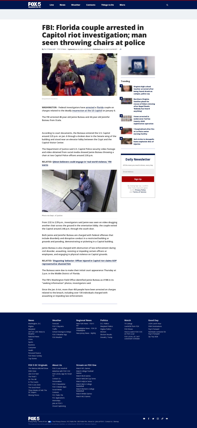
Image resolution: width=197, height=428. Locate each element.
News (31, 320)
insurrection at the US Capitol (87, 110)
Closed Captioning (59, 406)
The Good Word (34, 387)
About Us (57, 365)
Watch (127, 320)
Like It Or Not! (33, 374)
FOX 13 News (62, 49)
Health (30, 350)
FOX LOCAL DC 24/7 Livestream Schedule (132, 337)
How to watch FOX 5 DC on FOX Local (133, 333)
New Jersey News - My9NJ (86, 333)
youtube (144, 418)
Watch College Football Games (84, 372)
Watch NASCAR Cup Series (86, 379)
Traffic (54, 329)
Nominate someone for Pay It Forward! (157, 333)
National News (33, 336)
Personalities (57, 381)
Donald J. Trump (106, 337)
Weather (56, 320)
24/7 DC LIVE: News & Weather (36, 333)
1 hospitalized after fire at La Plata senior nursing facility (144, 131)
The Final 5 (32, 376)
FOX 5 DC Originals (37, 365)
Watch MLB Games (83, 376)
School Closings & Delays (61, 332)
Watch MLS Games (83, 396)
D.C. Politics (104, 323)
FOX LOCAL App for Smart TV (62, 375)
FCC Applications (58, 398)
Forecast (55, 323)
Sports (30, 342)
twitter (153, 418)
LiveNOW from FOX (131, 326)
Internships (56, 400)
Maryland (31, 329)
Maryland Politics (106, 326)
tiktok (162, 418)
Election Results (106, 334)
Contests (55, 392)
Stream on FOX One (86, 365)
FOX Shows (128, 329)
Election (103, 332)
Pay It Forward (153, 329)
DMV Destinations (155, 326)
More (122, 5)
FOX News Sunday (35, 356)
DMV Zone (32, 371)
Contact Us (56, 379)
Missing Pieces (33, 395)
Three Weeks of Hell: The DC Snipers (37, 391)
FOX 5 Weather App (59, 334)
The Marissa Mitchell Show (38, 368)
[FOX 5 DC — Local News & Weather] (35, 5)
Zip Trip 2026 (153, 336)
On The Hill (32, 379)
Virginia (31, 326)
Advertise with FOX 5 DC (61, 371)
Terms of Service (139, 192)
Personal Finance (34, 353)
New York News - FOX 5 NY (85, 324)
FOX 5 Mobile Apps (59, 387)
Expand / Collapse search (167, 5)
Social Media (57, 389)
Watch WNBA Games (84, 394)
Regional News (84, 320)
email (167, 418)
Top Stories (32, 358)
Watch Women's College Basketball (85, 390)
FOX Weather (57, 337)
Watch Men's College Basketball (84, 385)
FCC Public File (57, 395)
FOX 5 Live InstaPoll (59, 368)
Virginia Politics (105, 329)
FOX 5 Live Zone (34, 385)
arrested (90, 107)
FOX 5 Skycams (58, 326)
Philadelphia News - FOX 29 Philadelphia (86, 329)
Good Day (153, 320)
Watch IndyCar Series (84, 381)
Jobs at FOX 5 (57, 403)
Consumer (32, 347)
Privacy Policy (140, 190)
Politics (104, 320)
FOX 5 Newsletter (58, 384)
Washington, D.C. (34, 323)
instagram (158, 418)
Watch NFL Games (83, 368)
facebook (148, 418)
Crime (30, 339)
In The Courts (33, 382)
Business (31, 345)
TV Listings (128, 323)
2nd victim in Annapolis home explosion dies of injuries (144, 141)
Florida (100, 107)
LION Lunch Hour (154, 323)
